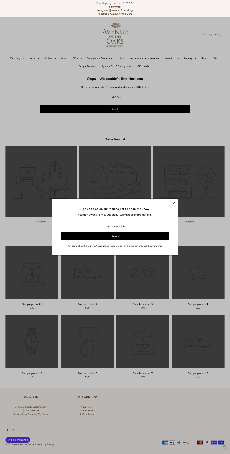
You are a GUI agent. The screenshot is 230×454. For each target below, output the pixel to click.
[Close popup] (174, 202)
